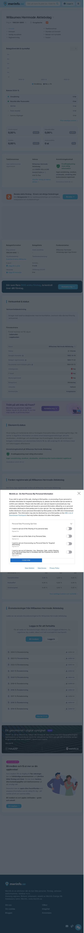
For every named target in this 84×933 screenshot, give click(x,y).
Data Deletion (29, 568)
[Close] (80, 494)
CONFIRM (26, 560)
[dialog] (42, 531)
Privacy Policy (54, 568)
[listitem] (42, 524)
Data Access (42, 568)
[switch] (69, 528)
